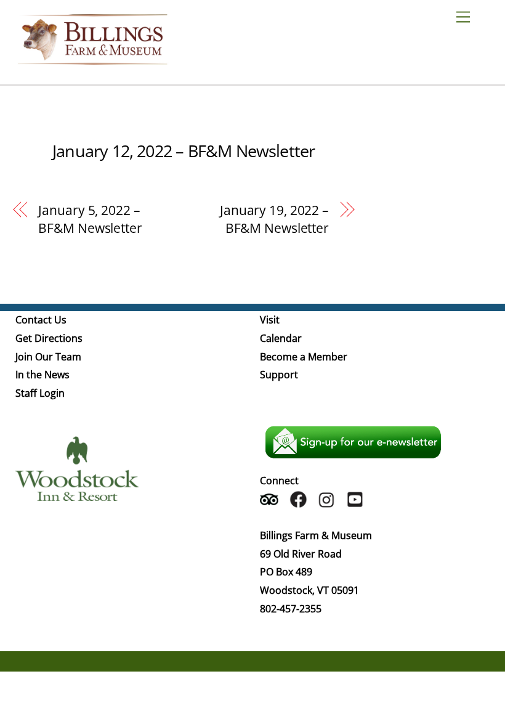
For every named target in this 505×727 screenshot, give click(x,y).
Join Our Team (48, 357)
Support (279, 374)
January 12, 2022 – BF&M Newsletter (183, 150)
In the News (42, 374)
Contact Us (41, 320)
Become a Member (303, 357)
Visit (270, 320)
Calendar (281, 338)
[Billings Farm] (92, 59)
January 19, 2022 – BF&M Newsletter (274, 219)
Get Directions (49, 338)
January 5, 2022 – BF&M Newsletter (90, 219)
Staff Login (40, 393)
